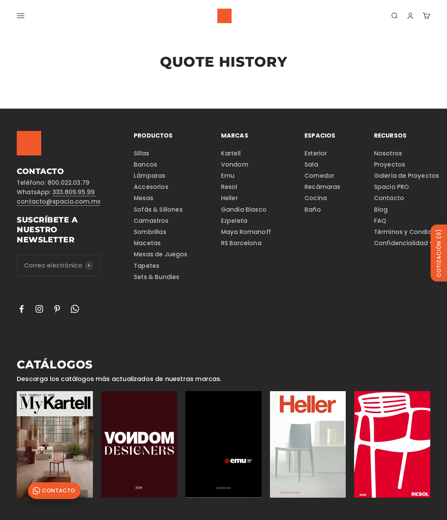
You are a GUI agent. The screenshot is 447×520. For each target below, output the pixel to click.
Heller (229, 198)
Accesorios (151, 187)
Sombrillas (150, 232)
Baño (313, 209)
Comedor (319, 175)
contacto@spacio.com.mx (58, 201)
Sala (311, 164)
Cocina (316, 198)
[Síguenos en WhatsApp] (75, 309)
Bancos (145, 164)
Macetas (147, 243)
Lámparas (149, 175)
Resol (229, 187)
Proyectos (389, 164)
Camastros (151, 221)
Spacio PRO (391, 187)
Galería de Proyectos (406, 175)
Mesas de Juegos (161, 254)
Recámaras (322, 187)
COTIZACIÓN (438, 253)
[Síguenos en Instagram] (39, 309)
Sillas (141, 153)
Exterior (316, 153)
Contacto (389, 198)
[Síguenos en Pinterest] (57, 309)
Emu (228, 175)
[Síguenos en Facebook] (21, 309)
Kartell (231, 153)
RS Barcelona (241, 243)
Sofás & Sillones (158, 209)
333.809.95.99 (74, 192)
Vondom (234, 164)
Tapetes (146, 266)
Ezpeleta (234, 221)
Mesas (143, 198)
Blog (381, 209)
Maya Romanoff (246, 232)
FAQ (380, 221)
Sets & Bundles (156, 277)
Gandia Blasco (243, 209)
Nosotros (388, 153)
